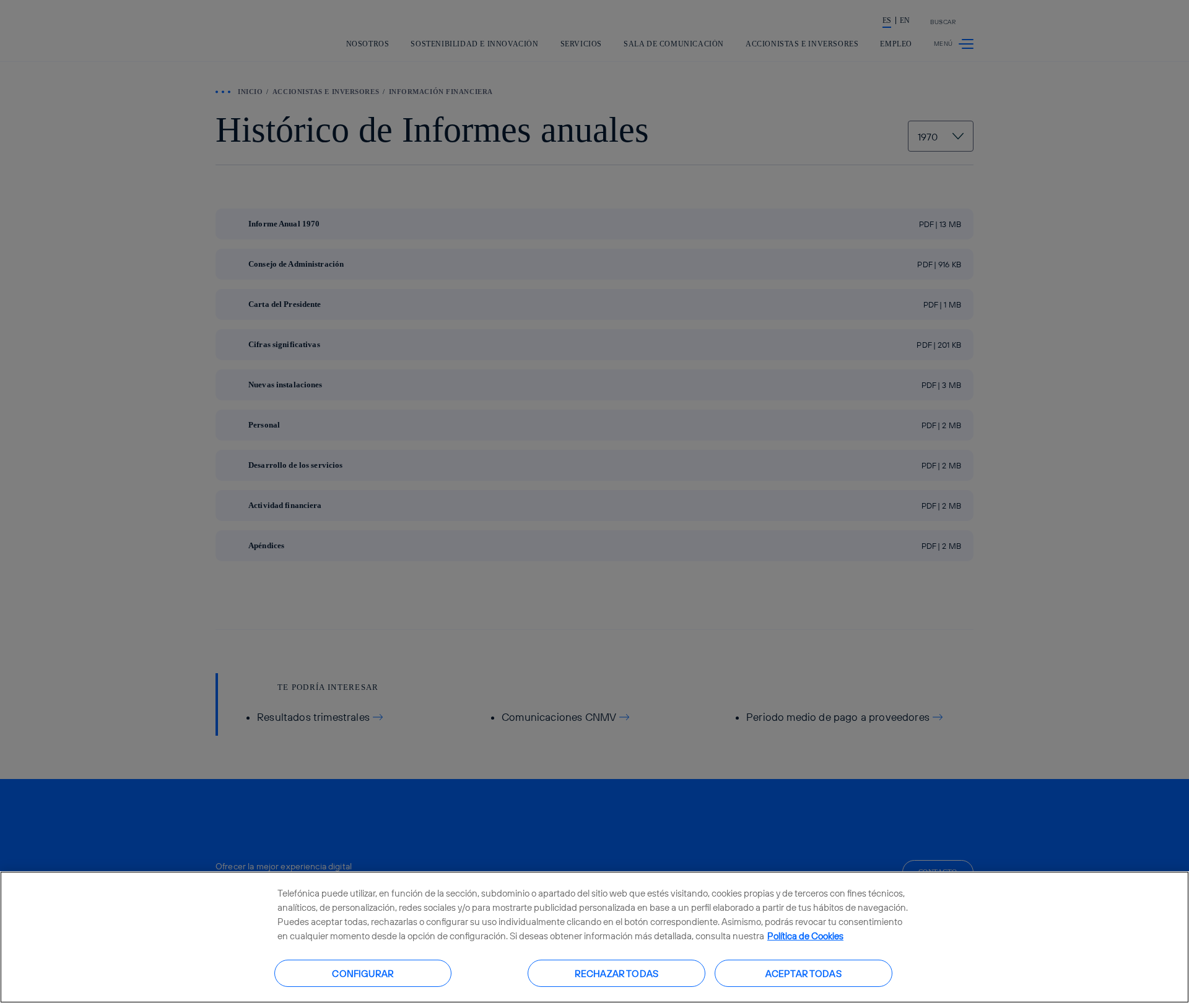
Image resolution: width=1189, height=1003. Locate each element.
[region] (594, 937)
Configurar (363, 973)
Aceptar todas (803, 973)
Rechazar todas (616, 973)
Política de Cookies (805, 936)
